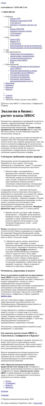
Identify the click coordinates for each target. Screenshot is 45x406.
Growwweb (37, 403)
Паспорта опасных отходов (21, 31)
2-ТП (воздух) (15, 23)
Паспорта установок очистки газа (23, 25)
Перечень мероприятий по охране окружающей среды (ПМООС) (23, 72)
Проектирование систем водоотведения (26, 46)
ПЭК (12, 62)
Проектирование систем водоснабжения (26, 48)
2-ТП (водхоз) (15, 44)
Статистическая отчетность (21, 58)
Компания (10, 85)
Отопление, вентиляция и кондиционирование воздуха (21, 80)
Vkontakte (5, 395)
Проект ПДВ (15, 19)
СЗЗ (7, 50)
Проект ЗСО (15, 41)
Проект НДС (15, 39)
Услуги (8, 381)
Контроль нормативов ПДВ (21, 21)
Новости (9, 89)
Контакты (9, 87)
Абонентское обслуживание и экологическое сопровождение (22, 55)
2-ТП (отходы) (15, 33)
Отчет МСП (15, 35)
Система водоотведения (19, 75)
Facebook (4, 391)
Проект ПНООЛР (17, 29)
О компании (10, 383)
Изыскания (10, 83)
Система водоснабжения (20, 77)
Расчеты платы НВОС (19, 60)
